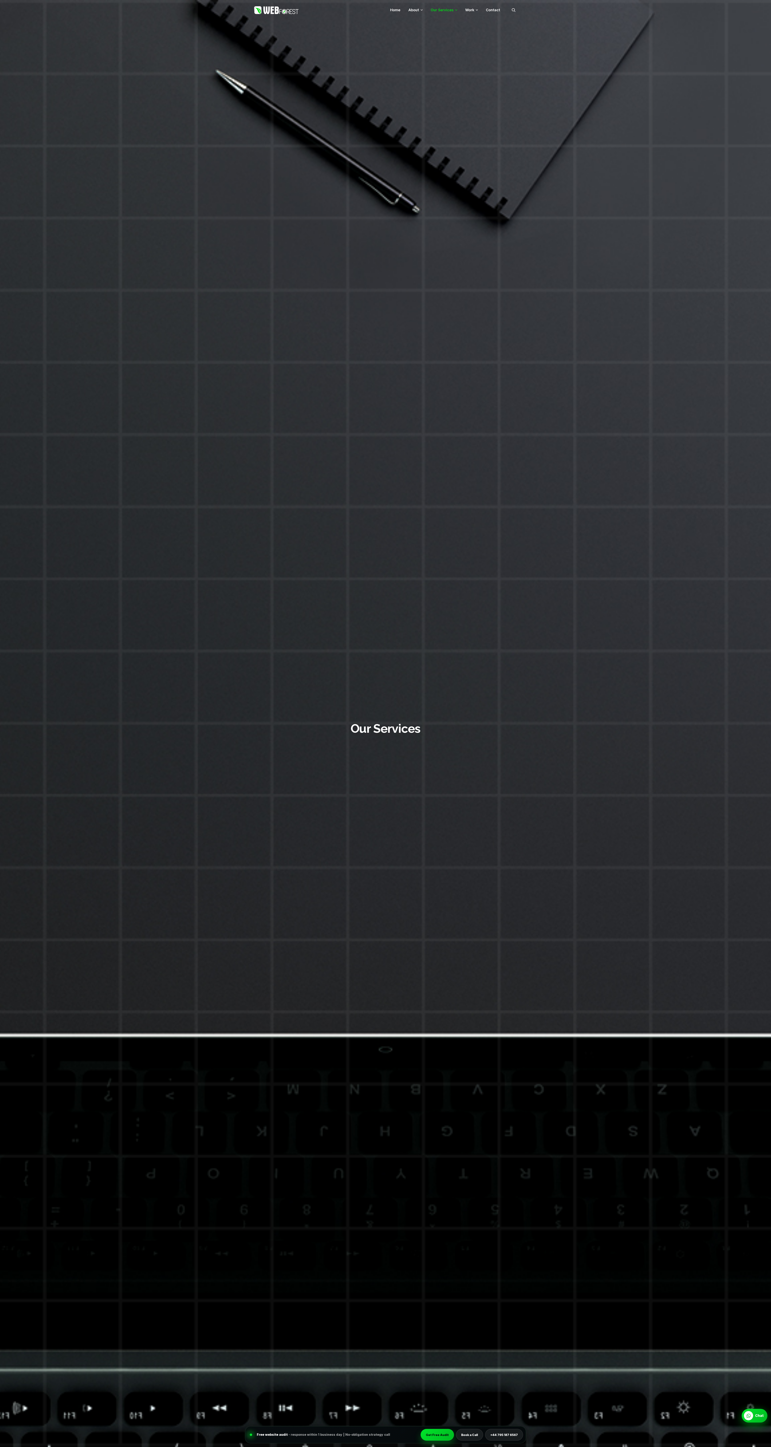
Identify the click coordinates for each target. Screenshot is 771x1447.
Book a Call (469, 1435)
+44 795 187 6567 (504, 1435)
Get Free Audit (437, 1435)
